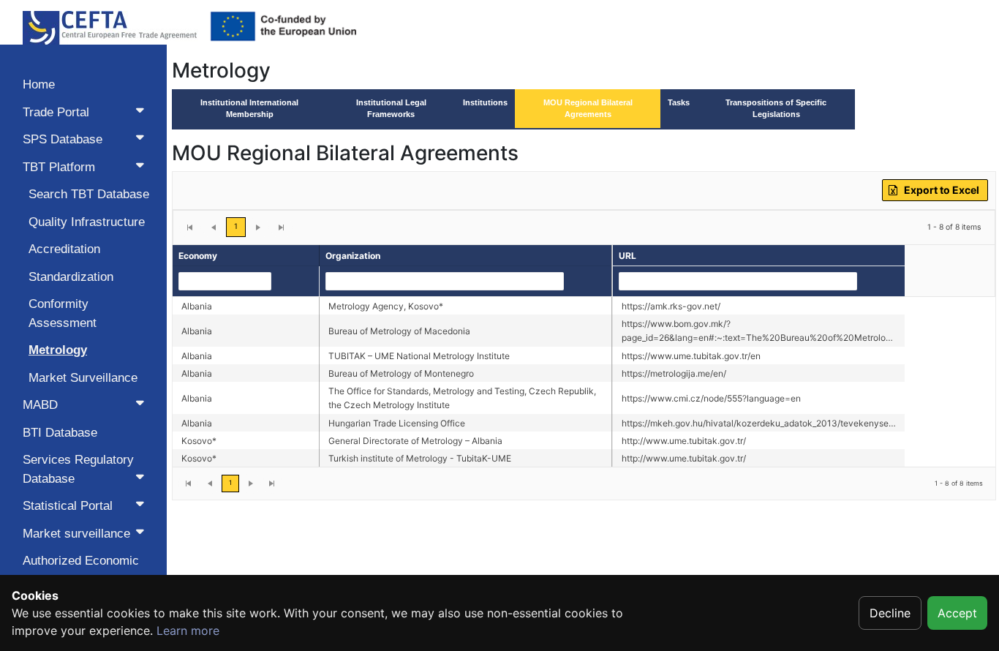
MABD (40, 405)
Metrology (58, 350)
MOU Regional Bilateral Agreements (588, 108)
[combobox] (224, 281)
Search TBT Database (89, 194)
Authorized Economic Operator (81, 570)
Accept (957, 613)
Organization (352, 255)
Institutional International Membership (249, 108)
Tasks (679, 102)
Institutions (485, 102)
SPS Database (62, 139)
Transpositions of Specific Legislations (775, 108)
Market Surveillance (83, 378)
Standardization (71, 277)
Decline (890, 613)
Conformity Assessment (63, 313)
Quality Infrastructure (87, 222)
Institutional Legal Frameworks (391, 108)
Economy (197, 255)
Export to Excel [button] (941, 190)
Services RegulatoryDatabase (78, 469)
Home (39, 84)
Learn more (188, 630)
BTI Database (60, 433)
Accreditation (64, 249)
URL (627, 255)
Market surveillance (76, 534)
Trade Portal (56, 112)
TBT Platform (59, 167)
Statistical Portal (68, 506)
